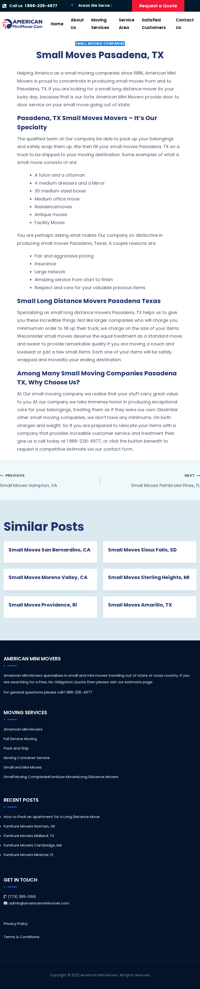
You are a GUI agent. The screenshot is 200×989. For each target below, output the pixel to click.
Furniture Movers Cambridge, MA (33, 845)
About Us (77, 23)
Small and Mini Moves (23, 767)
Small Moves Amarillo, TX (140, 604)
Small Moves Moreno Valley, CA (48, 577)
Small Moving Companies (100, 43)
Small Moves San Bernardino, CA (49, 549)
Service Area (126, 23)
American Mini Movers (23, 729)
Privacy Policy (16, 923)
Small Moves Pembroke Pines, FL (165, 480)
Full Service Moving (20, 738)
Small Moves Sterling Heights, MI (149, 577)
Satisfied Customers (154, 23)
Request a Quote (158, 6)
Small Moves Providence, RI (43, 604)
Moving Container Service (27, 757)
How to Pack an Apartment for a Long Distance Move (52, 816)
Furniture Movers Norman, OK (29, 826)
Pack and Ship (16, 748)
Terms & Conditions (22, 936)
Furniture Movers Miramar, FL (29, 854)
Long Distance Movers (98, 776)
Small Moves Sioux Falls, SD (142, 549)
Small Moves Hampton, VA (28, 480)
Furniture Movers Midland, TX (29, 835)
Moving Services (100, 23)
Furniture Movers (64, 776)
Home (57, 24)
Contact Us (185, 23)
